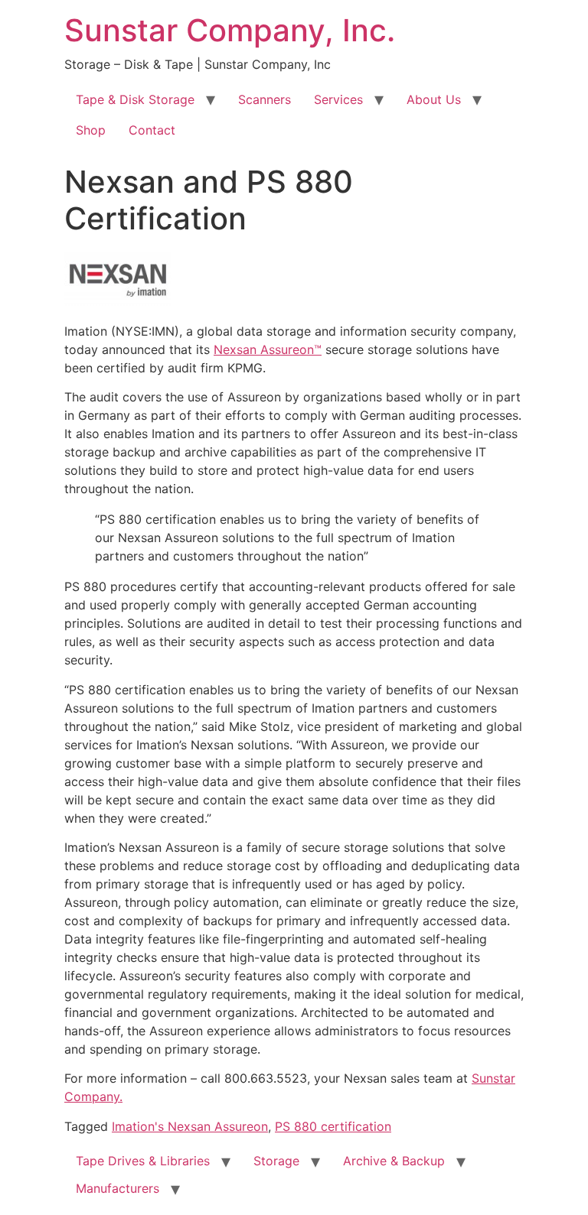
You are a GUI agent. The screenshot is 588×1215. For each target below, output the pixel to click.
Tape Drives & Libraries (143, 1160)
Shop (91, 130)
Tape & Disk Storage (135, 99)
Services (338, 99)
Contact (152, 130)
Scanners (264, 99)
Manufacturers (117, 1188)
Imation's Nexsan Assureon (190, 1126)
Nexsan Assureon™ (268, 349)
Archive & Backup (394, 1160)
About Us (434, 99)
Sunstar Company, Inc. (229, 30)
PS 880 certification (333, 1126)
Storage (276, 1160)
